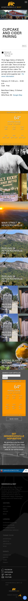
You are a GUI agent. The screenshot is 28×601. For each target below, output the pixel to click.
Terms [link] (5, 560)
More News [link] (14, 419)
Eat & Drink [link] (7, 506)
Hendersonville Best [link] (11, 5)
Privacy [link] (5, 562)
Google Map (17, 95)
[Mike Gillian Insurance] (14, 470)
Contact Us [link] (7, 555)
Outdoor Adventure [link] (10, 522)
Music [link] (5, 514)
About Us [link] (6, 541)
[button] (22, 454)
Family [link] (5, 509)
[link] (8, 570)
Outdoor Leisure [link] (8, 525)
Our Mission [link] (7, 544)
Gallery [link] (5, 557)
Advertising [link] (7, 539)
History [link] (5, 511)
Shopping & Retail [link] (9, 527)
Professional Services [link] (11, 530)
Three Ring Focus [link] (20, 595)
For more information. (12, 75)
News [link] (5, 546)
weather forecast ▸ (14, 144)
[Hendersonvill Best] (14, 590)
